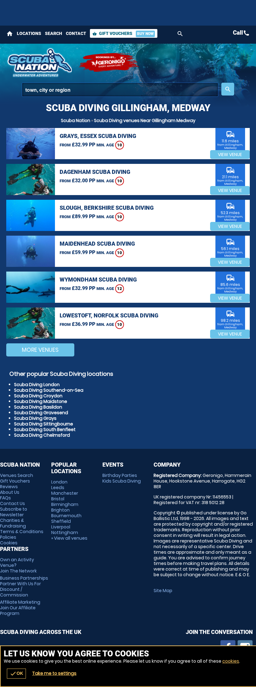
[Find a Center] (120, 90)
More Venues (40, 350)
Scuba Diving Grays (35, 418)
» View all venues (69, 538)
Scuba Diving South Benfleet (45, 429)
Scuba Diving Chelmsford (42, 435)
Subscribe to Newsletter (13, 512)
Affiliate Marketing (20, 607)
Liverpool (60, 527)
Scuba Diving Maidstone (40, 401)
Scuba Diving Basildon (38, 407)
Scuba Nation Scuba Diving (39, 62)
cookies (230, 661)
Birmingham (64, 504)
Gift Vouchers (123, 33)
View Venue (230, 154)
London (59, 482)
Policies (8, 537)
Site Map (163, 590)
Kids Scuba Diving (121, 481)
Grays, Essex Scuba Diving (98, 136)
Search (53, 33)
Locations (29, 33)
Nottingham (64, 532)
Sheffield (61, 521)
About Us (9, 492)
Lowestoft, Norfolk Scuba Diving (109, 315)
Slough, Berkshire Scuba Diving (107, 207)
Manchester (64, 493)
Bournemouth (66, 516)
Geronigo (109, 62)
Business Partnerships (24, 586)
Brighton (60, 510)
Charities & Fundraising (13, 523)
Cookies (8, 543)
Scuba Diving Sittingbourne (43, 424)
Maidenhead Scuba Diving (97, 243)
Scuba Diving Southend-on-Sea (48, 390)
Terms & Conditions (21, 531)
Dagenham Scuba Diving (95, 172)
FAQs (5, 498)
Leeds (57, 487)
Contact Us (12, 503)
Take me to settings (54, 673)
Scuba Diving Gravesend (41, 413)
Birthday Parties (119, 475)
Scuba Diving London (37, 384)
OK (16, 673)
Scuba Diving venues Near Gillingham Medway (144, 120)
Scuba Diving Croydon (38, 396)
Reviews (9, 486)
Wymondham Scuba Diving (98, 279)
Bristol (57, 499)
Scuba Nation (75, 120)
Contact (76, 33)
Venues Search (16, 475)
